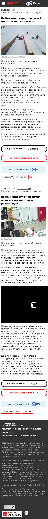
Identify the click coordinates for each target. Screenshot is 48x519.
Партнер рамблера (23, 507)
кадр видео (6, 239)
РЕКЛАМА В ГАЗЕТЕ (32, 429)
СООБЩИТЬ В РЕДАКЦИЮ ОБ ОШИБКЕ (20, 436)
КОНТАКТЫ (7, 432)
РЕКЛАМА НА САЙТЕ (11, 429)
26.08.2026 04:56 (8, 189)
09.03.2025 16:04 (8, 10)
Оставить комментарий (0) (24, 158)
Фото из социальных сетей (13, 57)
